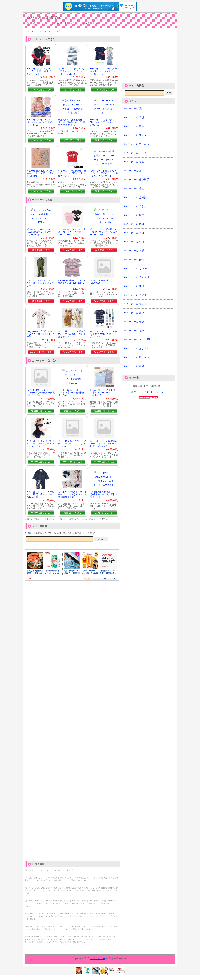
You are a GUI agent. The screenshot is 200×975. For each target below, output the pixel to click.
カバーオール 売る (133, 162)
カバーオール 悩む (133, 215)
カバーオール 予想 (133, 117)
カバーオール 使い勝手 (136, 179)
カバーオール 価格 (133, 366)
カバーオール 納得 (133, 241)
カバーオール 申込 (133, 126)
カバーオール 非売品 (135, 135)
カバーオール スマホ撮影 (137, 339)
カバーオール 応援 (133, 224)
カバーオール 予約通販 (136, 295)
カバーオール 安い (133, 321)
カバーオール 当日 (133, 233)
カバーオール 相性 (133, 188)
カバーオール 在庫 (133, 330)
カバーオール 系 (132, 108)
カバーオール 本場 (133, 250)
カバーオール (32, 31)
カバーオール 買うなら (136, 144)
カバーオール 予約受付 (136, 277)
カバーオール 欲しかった (137, 357)
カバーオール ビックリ (136, 153)
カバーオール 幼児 (133, 312)
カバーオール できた (44, 17)
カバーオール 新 (132, 170)
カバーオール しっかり (136, 268)
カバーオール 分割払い (136, 197)
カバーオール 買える (135, 304)
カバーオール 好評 (133, 259)
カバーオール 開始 (133, 286)
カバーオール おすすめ (136, 348)
